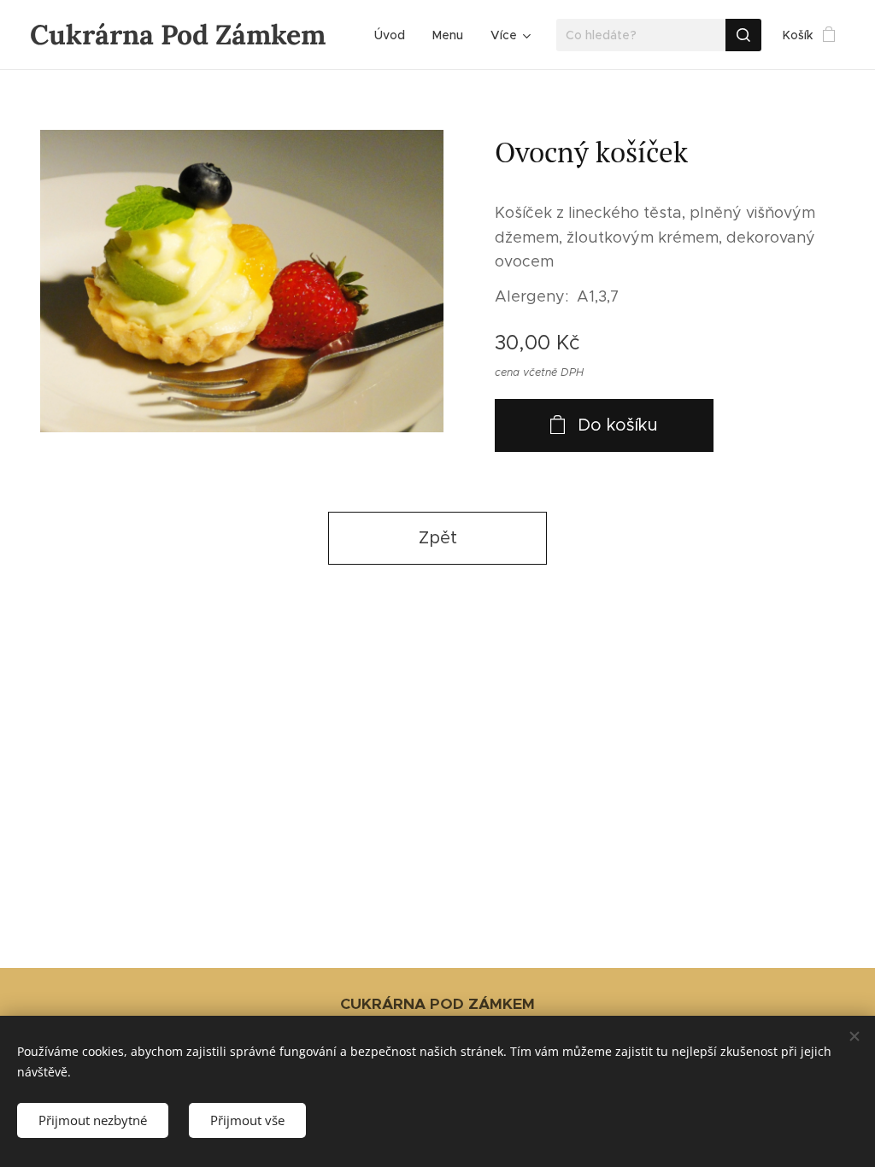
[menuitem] (394, 35)
